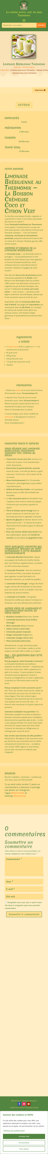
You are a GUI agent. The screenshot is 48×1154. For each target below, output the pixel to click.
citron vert (9, 417)
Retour (24, 105)
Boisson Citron (42, 70)
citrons (18, 390)
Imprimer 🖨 (40, 90)
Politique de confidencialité (14, 1130)
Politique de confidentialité (29, 1101)
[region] (24, 1132)
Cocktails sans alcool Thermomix (22, 70)
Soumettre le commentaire (24, 914)
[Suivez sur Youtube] (29, 1104)
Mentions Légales (16, 1101)
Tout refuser (24, 1149)
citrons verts (13, 346)
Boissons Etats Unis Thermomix (25, 73)
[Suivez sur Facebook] (19, 1104)
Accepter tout (24, 1136)
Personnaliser (24, 1143)
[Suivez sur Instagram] (24, 1104)
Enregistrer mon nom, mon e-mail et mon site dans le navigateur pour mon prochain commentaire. (23, 905)
